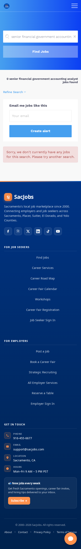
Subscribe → (19, 500)
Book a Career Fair (42, 362)
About (8, 532)
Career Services (43, 268)
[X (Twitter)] (28, 231)
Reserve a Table (43, 393)
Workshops (42, 299)
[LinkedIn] (38, 231)
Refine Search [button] (13, 92)
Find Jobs (40, 52)
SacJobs (20, 197)
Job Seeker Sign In (42, 320)
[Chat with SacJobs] (70, 538)
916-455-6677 (22, 438)
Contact (23, 532)
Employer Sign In (43, 404)
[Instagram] (18, 231)
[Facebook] (8, 231)
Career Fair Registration (42, 310)
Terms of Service (67, 532)
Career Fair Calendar (42, 289)
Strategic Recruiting (43, 372)
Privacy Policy (42, 532)
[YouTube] (58, 231)
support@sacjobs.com (28, 449)
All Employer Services (43, 383)
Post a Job (42, 351)
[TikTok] (48, 231)
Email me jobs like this (28, 105)
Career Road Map (43, 278)
